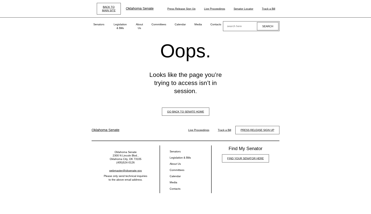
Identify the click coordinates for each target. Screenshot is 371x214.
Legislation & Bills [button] (120, 26)
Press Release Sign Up (181, 8)
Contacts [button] (215, 24)
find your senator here (245, 158)
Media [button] (198, 24)
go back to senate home (185, 111)
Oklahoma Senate (140, 8)
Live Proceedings (214, 8)
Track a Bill (268, 8)
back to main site (109, 8)
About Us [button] (139, 26)
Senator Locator (243, 8)
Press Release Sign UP (257, 130)
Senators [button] (98, 24)
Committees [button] (158, 24)
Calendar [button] (180, 24)
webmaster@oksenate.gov (125, 170)
